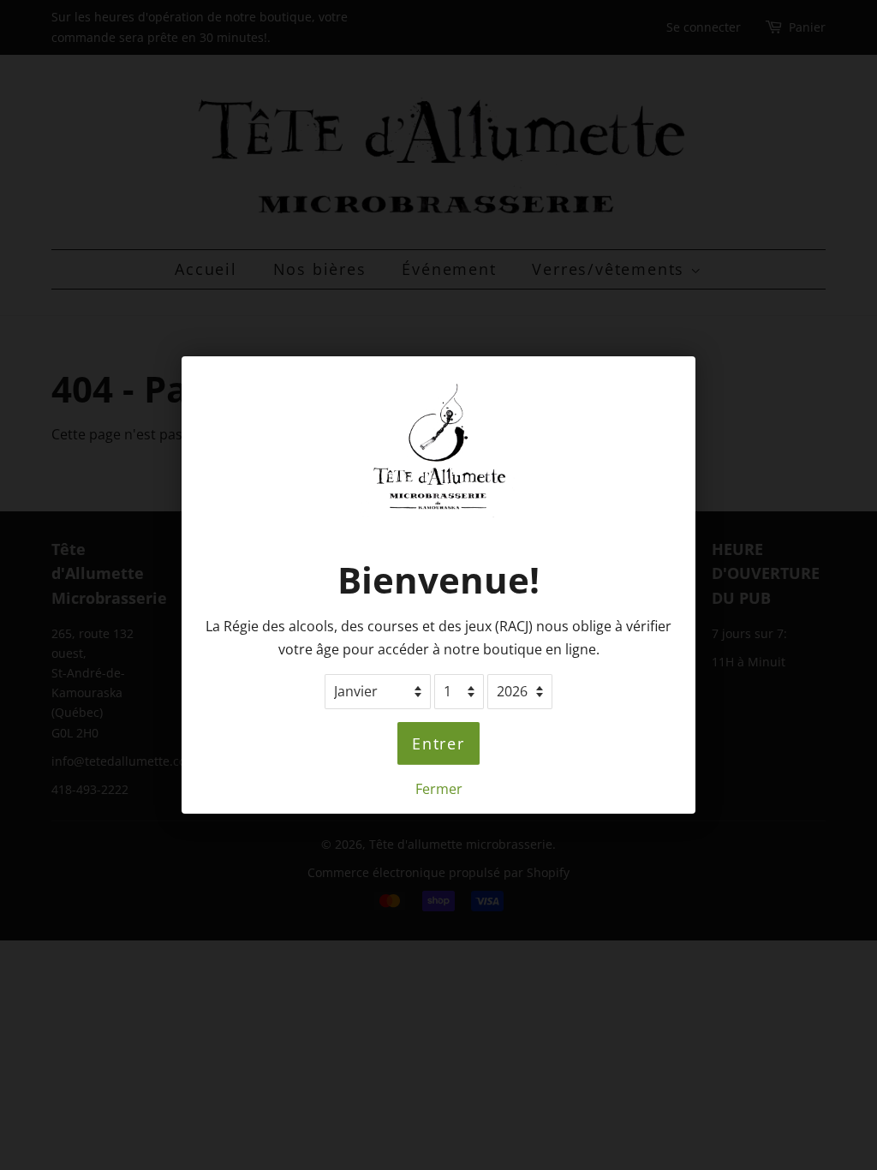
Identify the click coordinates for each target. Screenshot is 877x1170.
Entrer (438, 743)
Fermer (438, 788)
